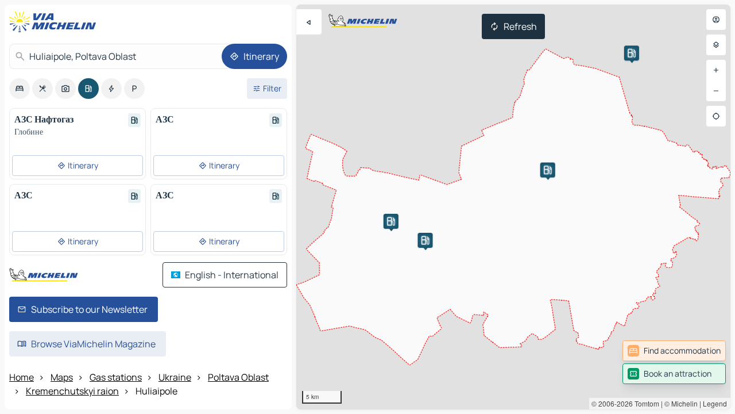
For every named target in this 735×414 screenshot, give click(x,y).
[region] (513, 207)
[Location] (716, 116)
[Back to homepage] (55, 21)
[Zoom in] (716, 70)
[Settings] (716, 44)
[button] (424, 240)
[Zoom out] (716, 90)
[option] (19, 88)
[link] (674, 350)
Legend (715, 403)
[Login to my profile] (716, 19)
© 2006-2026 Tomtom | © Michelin (644, 403)
